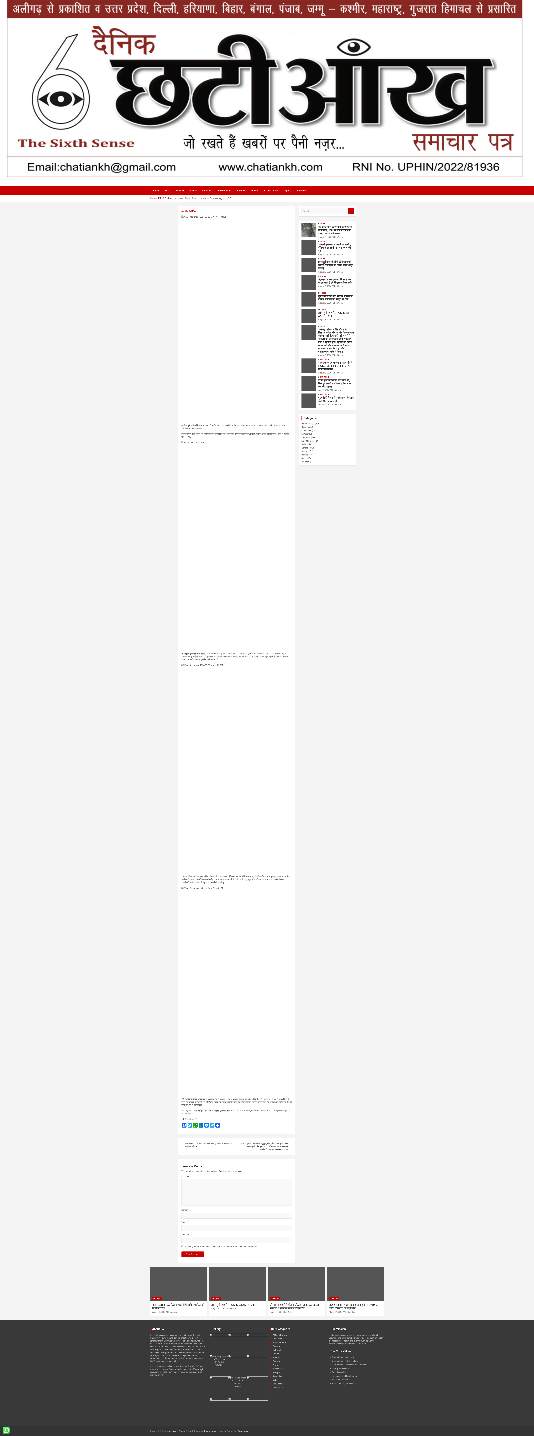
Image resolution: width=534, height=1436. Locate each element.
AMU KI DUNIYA (271, 190)
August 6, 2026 (324, 237)
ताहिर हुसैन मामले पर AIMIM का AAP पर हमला (333, 314)
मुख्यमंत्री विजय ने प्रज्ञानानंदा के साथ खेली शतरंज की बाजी (336, 399)
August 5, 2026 (324, 286)
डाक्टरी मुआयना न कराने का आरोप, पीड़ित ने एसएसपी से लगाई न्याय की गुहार (334, 247)
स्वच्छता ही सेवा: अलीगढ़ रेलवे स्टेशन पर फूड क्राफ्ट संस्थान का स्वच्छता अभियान (208, 1145)
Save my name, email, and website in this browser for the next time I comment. (221, 1246)
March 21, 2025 (336, 1312)
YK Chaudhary (350, 1312)
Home (156, 190)
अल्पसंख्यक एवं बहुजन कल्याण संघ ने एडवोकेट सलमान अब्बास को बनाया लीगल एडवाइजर (335, 366)
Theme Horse (210, 1431)
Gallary (304, 444)
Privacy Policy (185, 1431)
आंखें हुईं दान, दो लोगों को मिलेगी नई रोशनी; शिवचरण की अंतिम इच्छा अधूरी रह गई (335, 265)
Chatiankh (171, 1431)
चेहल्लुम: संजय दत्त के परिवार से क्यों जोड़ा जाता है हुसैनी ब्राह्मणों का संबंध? (335, 281)
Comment (186, 1176)
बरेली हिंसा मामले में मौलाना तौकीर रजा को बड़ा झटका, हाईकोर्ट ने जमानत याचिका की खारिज (294, 1306)
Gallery (276, 1380)
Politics (193, 190)
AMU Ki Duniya (188, 211)
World (167, 190)
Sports (288, 190)
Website (185, 1234)
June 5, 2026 (275, 1312)
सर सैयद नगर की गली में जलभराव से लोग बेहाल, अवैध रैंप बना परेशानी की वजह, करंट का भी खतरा (335, 230)
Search (351, 211)
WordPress (243, 1431)
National (180, 190)
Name (184, 1210)
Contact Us (278, 1387)
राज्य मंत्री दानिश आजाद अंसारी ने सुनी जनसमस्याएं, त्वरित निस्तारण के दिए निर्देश (353, 1306)
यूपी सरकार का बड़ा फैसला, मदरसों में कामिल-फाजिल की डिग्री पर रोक (335, 298)
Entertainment (225, 190)
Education (207, 190)
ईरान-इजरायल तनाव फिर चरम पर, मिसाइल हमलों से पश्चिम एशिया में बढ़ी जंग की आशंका (335, 383)
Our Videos (278, 1384)
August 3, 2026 (324, 319)
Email (184, 1222)
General (255, 190)
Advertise (277, 1376)
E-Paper (241, 190)
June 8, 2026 (323, 390)
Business (301, 190)
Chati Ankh (338, 237)
